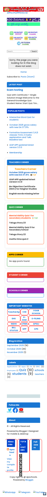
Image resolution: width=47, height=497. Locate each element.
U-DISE (24, 318)
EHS (22, 12)
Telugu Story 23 (17, 222)
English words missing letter (24, 193)
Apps (23, 367)
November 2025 (15, 352)
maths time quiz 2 (18, 239)
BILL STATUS (14, 329)
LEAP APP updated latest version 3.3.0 (21, 146)
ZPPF (18, 12)
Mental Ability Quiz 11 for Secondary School (22, 228)
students (19, 373)
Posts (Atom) (28, 76)
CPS (14, 12)
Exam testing (15, 90)
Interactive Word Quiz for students (22, 118)
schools (39, 370)
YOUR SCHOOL (36, 312)
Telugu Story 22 (17, 234)
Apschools (12, 452)
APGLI (36, 323)
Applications (12, 367)
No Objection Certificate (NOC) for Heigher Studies (23, 187)
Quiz (22, 370)
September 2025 (15, 345)
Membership (15, 152)
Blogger (29, 479)
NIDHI (14, 323)
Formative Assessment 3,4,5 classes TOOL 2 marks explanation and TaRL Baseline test (23, 136)
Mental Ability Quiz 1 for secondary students (23, 216)
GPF (24, 329)
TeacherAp (14, 311)
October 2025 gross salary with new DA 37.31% (22, 126)
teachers (39, 374)
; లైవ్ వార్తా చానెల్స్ (14, 24)
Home (24, 71)
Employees (11, 370)
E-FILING (36, 318)
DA (31, 367)
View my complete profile (11, 464)
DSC (38, 366)
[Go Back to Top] (44, 494)
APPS (9, 12)
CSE (26, 12)
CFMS (24, 323)
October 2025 (14, 348)
